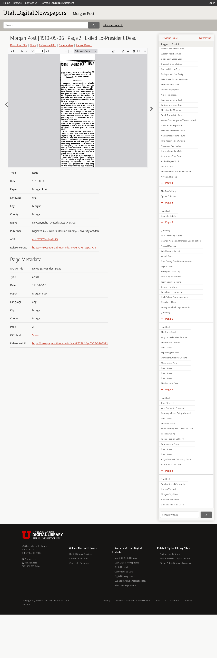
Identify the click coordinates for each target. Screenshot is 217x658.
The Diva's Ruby (168, 191)
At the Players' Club (170, 161)
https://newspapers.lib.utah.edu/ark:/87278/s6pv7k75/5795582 (70, 343)
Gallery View (66, 45)
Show (35, 335)
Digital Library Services (80, 553)
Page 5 (169, 222)
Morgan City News (169, 494)
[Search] (94, 25)
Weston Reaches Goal (171, 53)
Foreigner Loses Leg (170, 271)
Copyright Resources (79, 562)
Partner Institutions (170, 553)
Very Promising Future (171, 235)
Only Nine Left (167, 403)
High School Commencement (175, 297)
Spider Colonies (168, 196)
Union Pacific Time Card (172, 504)
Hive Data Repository (125, 585)
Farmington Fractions (171, 281)
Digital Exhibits (121, 567)
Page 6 (169, 318)
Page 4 (169, 202)
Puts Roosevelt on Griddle (173, 140)
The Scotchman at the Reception (176, 171)
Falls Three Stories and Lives (174, 79)
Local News (166, 347)
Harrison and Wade (170, 499)
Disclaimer (174, 600)
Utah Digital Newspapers (126, 562)
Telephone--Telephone (171, 292)
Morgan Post (83, 13)
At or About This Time (171, 156)
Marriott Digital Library (125, 558)
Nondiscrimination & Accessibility (133, 600)
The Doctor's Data (169, 383)
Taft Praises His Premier (172, 48)
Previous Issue (169, 38)
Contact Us (31, 2)
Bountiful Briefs (168, 216)
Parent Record (84, 45)
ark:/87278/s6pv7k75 (45, 239)
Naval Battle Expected (171, 125)
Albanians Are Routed (171, 145)
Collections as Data (123, 571)
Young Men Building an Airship (175, 307)
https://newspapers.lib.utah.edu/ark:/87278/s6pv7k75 (64, 247)
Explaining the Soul (170, 352)
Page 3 (169, 182)
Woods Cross (167, 256)
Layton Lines (167, 266)
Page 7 (169, 389)
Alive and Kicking (169, 176)
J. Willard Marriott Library (34, 546)
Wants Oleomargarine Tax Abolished (178, 120)
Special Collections (78, 558)
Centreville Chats (169, 286)
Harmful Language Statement (57, 2)
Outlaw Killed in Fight (171, 69)
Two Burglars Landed (171, 276)
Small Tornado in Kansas (172, 115)
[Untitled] (165, 210)
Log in (212, 2)
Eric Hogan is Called (170, 250)
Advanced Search (113, 25)
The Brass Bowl (168, 332)
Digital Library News (124, 576)
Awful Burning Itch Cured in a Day (177, 428)
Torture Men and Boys (171, 105)
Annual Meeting (168, 245)
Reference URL (47, 45)
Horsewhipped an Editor (172, 151)
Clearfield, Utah (168, 302)
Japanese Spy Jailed (170, 89)
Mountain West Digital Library (175, 558)
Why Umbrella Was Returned (174, 337)
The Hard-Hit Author (170, 342)
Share (33, 45)
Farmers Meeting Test (171, 99)
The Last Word (168, 423)
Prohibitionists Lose (170, 84)
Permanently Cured (170, 444)
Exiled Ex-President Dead (173, 130)
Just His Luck (167, 166)
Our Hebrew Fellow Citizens (174, 357)
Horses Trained (168, 489)
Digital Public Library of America (175, 562)
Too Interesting (168, 433)
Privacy (106, 600)
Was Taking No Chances (172, 408)
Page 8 (169, 470)
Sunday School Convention (173, 484)
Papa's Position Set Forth (172, 438)
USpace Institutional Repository (130, 580)
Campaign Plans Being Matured (176, 413)
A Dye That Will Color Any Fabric (176, 459)
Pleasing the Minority (171, 110)
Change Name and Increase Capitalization (181, 240)
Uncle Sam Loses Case (171, 58)
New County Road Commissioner (176, 261)
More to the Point (169, 363)
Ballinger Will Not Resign (172, 74)
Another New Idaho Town (173, 135)
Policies (189, 600)
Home (6, 2)
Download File (18, 45)
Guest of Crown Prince (171, 63)
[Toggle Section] (162, 182)
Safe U (159, 600)
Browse (17, 2)
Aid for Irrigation (168, 94)
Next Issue (205, 38)
